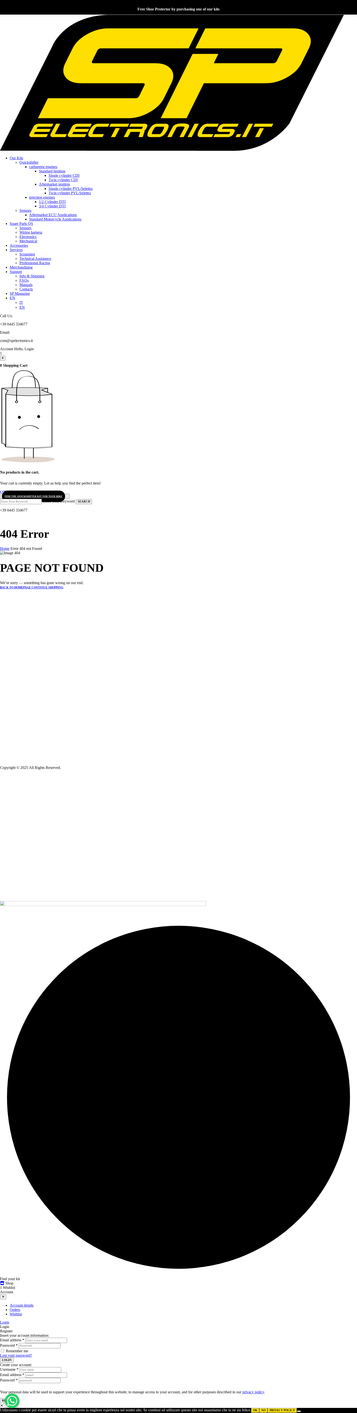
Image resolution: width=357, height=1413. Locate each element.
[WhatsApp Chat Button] (12, 1401)
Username (9, 1369)
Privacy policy (282, 1410)
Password (9, 1345)
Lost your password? (16, 1355)
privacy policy (253, 1392)
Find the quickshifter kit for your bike (33, 496)
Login (4, 1322)
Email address (12, 1340)
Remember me (17, 1351)
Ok (255, 1410)
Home (4, 548)
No (263, 1410)
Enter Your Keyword (59, 501)
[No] (299, 1411)
